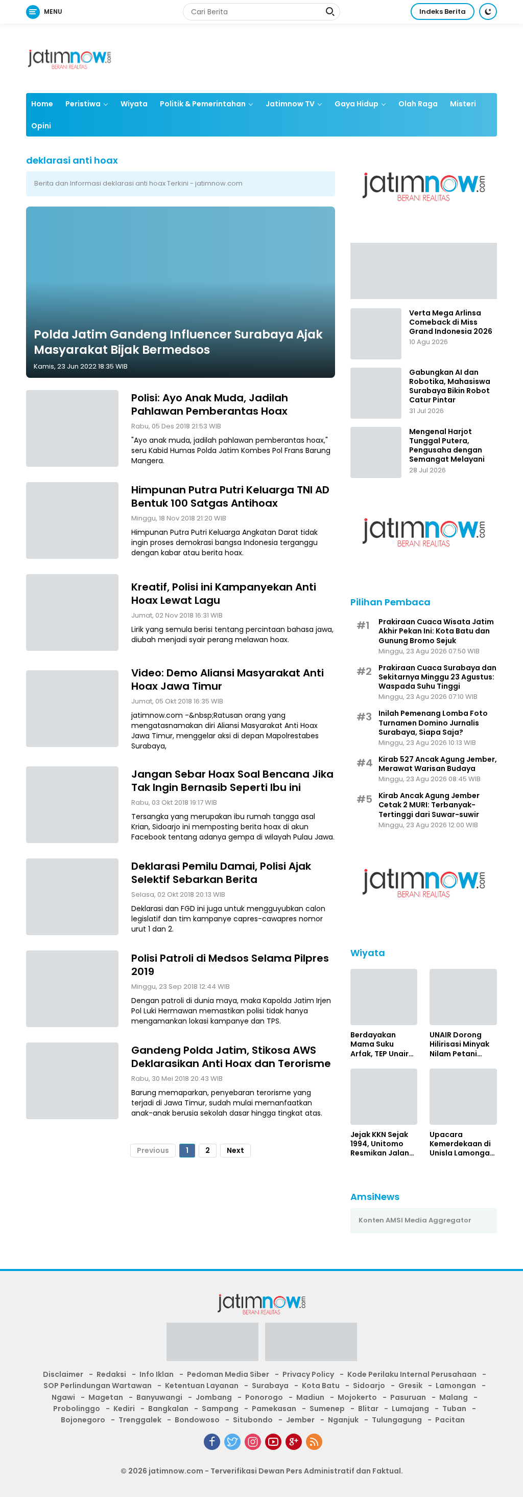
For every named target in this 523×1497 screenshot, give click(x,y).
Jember (300, 1420)
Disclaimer (63, 1374)
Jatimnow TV (290, 104)
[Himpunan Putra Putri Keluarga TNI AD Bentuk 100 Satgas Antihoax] (72, 520)
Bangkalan (168, 1408)
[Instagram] (253, 1442)
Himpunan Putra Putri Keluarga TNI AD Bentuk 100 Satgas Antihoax (230, 496)
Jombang (214, 1397)
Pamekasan (274, 1408)
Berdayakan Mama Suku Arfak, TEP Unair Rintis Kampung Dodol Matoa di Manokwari (379, 1044)
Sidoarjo (369, 1385)
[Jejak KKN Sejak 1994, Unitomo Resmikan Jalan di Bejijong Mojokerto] (384, 1097)
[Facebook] (212, 1442)
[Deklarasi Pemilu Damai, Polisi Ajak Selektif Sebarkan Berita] (72, 896)
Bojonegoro (83, 1420)
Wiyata (134, 104)
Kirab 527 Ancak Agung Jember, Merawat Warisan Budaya (437, 764)
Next (235, 1150)
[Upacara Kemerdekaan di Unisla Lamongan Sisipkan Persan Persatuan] (463, 1097)
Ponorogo (264, 1397)
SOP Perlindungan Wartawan (97, 1385)
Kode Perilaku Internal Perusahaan (412, 1374)
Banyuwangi (159, 1397)
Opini (41, 126)
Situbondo (253, 1420)
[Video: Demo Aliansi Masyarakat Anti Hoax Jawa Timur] (72, 708)
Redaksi (111, 1374)
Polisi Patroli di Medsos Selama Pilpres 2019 (230, 965)
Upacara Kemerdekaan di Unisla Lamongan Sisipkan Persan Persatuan (462, 1144)
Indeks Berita (442, 11)
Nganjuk (343, 1420)
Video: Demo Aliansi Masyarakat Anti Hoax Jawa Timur (227, 679)
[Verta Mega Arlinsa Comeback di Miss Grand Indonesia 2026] (375, 333)
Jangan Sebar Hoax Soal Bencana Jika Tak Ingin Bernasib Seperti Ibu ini (232, 781)
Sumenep (327, 1408)
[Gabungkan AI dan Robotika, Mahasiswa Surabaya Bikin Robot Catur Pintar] (375, 393)
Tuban (454, 1408)
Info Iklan (156, 1374)
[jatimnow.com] (69, 58)
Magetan (105, 1397)
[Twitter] (232, 1442)
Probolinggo (76, 1408)
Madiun (310, 1397)
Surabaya (270, 1385)
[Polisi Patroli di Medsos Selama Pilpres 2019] (72, 988)
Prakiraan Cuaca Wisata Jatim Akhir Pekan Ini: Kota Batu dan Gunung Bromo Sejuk (436, 631)
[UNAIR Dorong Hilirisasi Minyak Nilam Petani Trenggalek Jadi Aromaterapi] (463, 997)
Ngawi (63, 1397)
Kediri (124, 1408)
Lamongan (456, 1385)
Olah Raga (418, 104)
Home (42, 104)
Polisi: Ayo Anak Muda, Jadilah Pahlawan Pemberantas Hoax (209, 404)
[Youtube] (273, 1442)
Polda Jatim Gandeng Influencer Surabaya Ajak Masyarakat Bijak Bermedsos (178, 342)
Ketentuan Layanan (202, 1385)
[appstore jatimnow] (311, 1345)
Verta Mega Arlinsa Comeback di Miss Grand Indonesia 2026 (450, 322)
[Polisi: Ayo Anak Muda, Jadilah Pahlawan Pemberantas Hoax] (72, 428)
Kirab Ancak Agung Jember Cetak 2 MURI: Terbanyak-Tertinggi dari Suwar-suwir (429, 805)
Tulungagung (397, 1420)
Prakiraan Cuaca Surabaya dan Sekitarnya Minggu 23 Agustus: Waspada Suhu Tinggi (437, 677)
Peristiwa (83, 104)
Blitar (368, 1408)
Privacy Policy (308, 1374)
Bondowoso (197, 1420)
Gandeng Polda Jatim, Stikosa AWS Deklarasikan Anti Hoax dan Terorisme (231, 1057)
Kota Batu (321, 1385)
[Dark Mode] (488, 11)
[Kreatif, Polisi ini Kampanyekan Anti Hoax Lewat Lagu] (72, 612)
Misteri (463, 104)
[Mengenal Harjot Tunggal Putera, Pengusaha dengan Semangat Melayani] (375, 452)
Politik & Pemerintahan (203, 104)
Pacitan (450, 1420)
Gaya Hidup (356, 104)
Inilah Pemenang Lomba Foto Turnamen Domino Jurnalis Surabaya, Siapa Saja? (433, 723)
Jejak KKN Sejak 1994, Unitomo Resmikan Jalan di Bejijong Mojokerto (379, 1144)
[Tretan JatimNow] (423, 270)
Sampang (220, 1408)
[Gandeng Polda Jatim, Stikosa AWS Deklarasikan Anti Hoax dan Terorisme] (72, 1080)
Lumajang (410, 1408)
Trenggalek (139, 1420)
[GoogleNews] (294, 1442)
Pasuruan (408, 1397)
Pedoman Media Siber (228, 1374)
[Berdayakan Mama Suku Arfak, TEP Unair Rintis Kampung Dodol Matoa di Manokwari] (384, 997)
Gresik (410, 1385)
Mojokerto (357, 1397)
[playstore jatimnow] (212, 1345)
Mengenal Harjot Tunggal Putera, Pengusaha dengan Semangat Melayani (447, 445)
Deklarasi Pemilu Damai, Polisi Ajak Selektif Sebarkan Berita (221, 873)
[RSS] (314, 1442)
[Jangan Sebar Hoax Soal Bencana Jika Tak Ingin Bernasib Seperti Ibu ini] (72, 804)
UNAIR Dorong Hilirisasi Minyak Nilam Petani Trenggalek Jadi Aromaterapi (460, 1044)
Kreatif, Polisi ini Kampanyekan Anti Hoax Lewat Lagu (223, 593)
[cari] (330, 12)
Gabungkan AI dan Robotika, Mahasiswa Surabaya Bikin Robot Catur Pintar (449, 386)
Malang (453, 1397)
